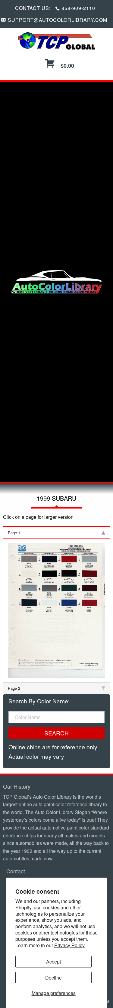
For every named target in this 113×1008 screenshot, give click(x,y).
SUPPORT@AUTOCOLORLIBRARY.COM (57, 19)
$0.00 (66, 66)
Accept (53, 961)
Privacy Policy (69, 945)
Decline (53, 977)
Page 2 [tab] (14, 688)
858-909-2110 (78, 8)
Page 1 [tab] (14, 532)
